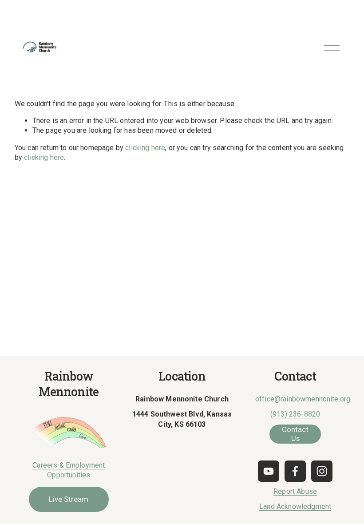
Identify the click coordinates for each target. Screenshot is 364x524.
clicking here (145, 147)
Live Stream (68, 499)
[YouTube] (268, 471)
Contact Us (295, 434)
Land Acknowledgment (295, 506)
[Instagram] (321, 471)
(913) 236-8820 (295, 414)
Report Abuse (295, 491)
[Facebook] (295, 471)
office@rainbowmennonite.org (302, 399)
